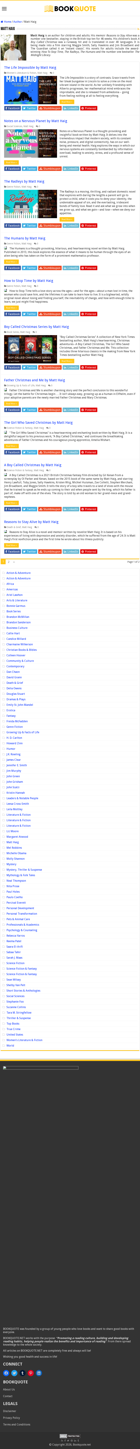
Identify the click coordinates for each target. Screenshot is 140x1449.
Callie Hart (13, 633)
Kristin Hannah (15, 792)
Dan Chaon (13, 671)
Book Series (13, 332)
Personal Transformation (21, 913)
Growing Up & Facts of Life (20, 385)
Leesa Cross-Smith (17, 803)
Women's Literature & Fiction (21, 72)
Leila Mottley (14, 809)
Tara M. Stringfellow (18, 1012)
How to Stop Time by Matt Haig (28, 281)
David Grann (14, 677)
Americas (12, 589)
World (10, 1045)
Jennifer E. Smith (16, 765)
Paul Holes (13, 891)
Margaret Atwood (17, 836)
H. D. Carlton (14, 737)
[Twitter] (68, 1441)
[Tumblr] (78, 1441)
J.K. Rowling (13, 754)
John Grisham (14, 781)
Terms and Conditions (16, 1424)
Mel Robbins (14, 847)
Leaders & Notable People (22, 798)
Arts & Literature (16, 600)
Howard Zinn (14, 743)
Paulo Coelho (14, 897)
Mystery (11, 864)
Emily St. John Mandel (19, 704)
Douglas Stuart (15, 693)
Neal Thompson (16, 880)
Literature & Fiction (18, 814)
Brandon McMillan (17, 617)
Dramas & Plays (15, 699)
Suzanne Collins (16, 1007)
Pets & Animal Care (18, 919)
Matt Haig (42, 72)
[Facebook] (65, 1441)
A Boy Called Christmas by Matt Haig (32, 465)
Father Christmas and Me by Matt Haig (34, 380)
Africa (10, 584)
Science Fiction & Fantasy (20, 427)
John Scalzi (12, 787)
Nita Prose (12, 886)
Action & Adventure (18, 573)
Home (7, 21)
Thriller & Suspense (18, 1018)
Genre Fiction (13, 186)
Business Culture (16, 628)
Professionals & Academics (22, 924)
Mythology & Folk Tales (20, 875)
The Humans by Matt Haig (24, 238)
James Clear (13, 759)
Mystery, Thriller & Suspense (24, 869)
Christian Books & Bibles (21, 650)
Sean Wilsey (13, 979)
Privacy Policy (11, 1417)
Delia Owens (14, 688)
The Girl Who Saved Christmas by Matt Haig (38, 422)
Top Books (12, 1023)
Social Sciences (14, 126)
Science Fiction (15, 963)
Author (17, 21)
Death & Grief (14, 527)
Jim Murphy (13, 770)
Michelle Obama (16, 853)
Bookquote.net (82, 1444)
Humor (10, 748)
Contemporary (15, 666)
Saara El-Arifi (14, 946)
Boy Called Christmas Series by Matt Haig (36, 327)
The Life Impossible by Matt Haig (30, 67)
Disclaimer (9, 1411)
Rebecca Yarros (15, 935)
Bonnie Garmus (15, 606)
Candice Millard (16, 639)
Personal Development (20, 908)
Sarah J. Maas (14, 957)
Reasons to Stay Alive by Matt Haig (31, 522)
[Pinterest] (71, 1441)
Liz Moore (12, 831)
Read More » (67, 102)
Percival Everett (16, 902)
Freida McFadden (17, 721)
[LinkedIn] (75, 1441)
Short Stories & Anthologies (23, 990)
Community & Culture (20, 660)
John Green (13, 776)
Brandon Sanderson (18, 622)
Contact (7, 1396)
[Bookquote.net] (70, 8)
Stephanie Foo (15, 1001)
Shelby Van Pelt (15, 985)
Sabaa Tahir (13, 952)
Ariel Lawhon (14, 595)
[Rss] (62, 1441)
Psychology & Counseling (21, 930)
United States (14, 1034)
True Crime (13, 1029)
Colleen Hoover (15, 655)
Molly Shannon (15, 858)
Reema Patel (13, 941)
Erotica (10, 710)
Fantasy (11, 715)
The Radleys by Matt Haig (24, 181)
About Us (9, 1389)
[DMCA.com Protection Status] (70, 1436)
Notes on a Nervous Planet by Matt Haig (35, 121)
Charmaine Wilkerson (19, 644)
